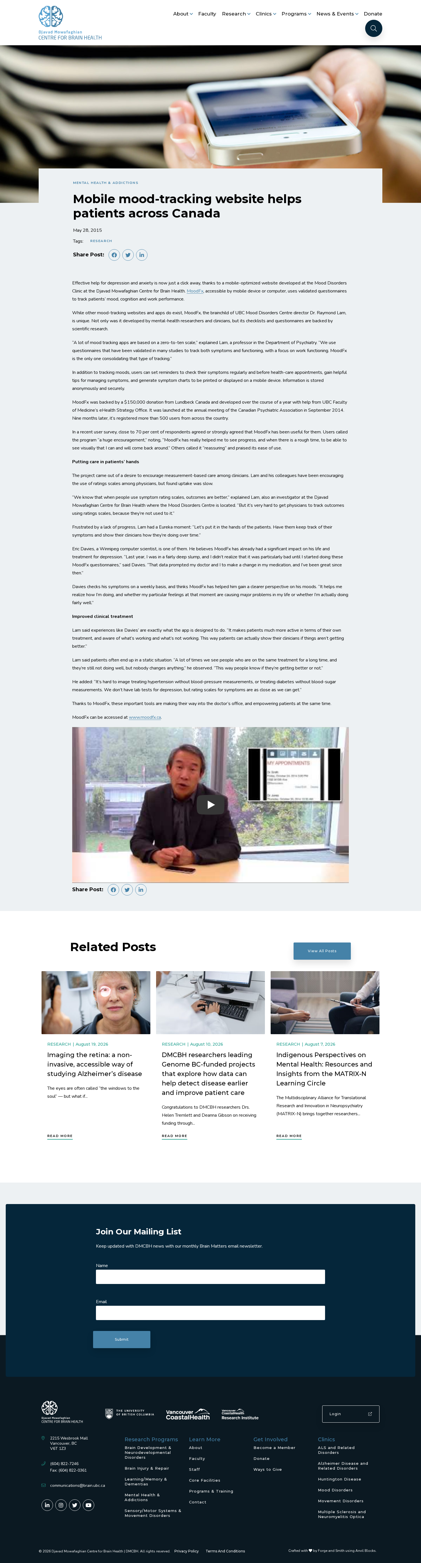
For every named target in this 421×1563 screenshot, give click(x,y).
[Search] (373, 28)
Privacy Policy (186, 1551)
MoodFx (195, 291)
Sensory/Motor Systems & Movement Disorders (153, 1513)
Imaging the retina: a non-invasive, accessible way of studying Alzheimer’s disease (94, 1064)
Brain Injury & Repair (147, 1468)
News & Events (335, 14)
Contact (197, 1502)
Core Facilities (205, 1480)
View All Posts (322, 951)
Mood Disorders (335, 1490)
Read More (60, 1136)
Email (101, 1302)
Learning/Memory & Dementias (146, 1481)
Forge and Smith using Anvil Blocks (347, 1550)
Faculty (207, 14)
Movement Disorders (341, 1501)
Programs (294, 14)
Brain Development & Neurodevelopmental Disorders (148, 1452)
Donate (373, 14)
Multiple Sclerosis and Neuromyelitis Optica (342, 1514)
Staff (194, 1469)
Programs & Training (211, 1491)
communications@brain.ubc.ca (77, 1485)
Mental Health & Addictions (106, 182)
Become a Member (274, 1447)
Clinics (264, 14)
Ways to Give (267, 1469)
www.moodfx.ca (145, 717)
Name (102, 1265)
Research (234, 14)
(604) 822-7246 (64, 1463)
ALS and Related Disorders (336, 1450)
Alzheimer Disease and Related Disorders (343, 1465)
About (180, 14)
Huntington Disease (339, 1479)
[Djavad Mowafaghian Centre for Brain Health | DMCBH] (70, 23)
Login (335, 1414)
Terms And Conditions (225, 1551)
